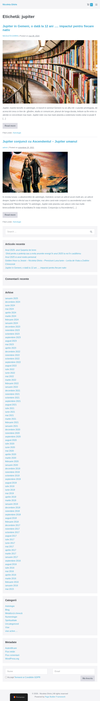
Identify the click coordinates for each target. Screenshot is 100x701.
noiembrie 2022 (12, 355)
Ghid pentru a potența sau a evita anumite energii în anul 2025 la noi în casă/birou (43, 253)
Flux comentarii (12, 655)
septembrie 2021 (13, 401)
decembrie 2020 (12, 429)
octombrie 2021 (12, 398)
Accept (23, 677)
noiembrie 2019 (12, 472)
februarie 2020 (12, 461)
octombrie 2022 (12, 359)
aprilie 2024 (10, 313)
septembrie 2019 (13, 479)
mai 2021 (9, 415)
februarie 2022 (12, 383)
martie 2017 (10, 553)
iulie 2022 (9, 369)
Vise (7, 627)
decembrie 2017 (12, 525)
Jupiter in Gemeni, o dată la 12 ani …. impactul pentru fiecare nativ (35, 268)
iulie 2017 (9, 539)
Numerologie (11, 617)
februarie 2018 (12, 522)
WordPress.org (12, 659)
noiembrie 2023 (12, 330)
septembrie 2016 (13, 561)
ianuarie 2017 (11, 557)
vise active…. (11, 631)
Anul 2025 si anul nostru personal (20, 257)
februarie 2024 (12, 320)
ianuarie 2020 (11, 465)
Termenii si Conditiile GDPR (27, 677)
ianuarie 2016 (11, 585)
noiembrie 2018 (12, 511)
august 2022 (11, 366)
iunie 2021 (10, 412)
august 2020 (11, 440)
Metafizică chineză (13, 613)
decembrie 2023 (12, 327)
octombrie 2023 (12, 334)
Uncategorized (12, 624)
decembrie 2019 (12, 468)
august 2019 (11, 483)
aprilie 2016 (10, 575)
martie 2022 (10, 380)
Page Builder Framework (55, 697)
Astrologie (17, 133)
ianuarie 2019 (11, 504)
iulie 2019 (9, 486)
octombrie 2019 (12, 476)
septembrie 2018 (13, 514)
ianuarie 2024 (11, 323)
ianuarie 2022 (11, 387)
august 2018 (11, 518)
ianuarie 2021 (11, 426)
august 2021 (11, 405)
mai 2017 (9, 546)
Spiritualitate (11, 620)
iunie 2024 (10, 305)
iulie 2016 (9, 568)
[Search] (91, 231)
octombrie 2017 (12, 532)
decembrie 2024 (12, 302)
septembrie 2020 (13, 437)
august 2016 (11, 564)
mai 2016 (9, 571)
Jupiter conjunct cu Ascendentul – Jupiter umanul (40, 141)
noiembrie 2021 (12, 394)
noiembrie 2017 (12, 529)
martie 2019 (10, 500)
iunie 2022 (10, 373)
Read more (11, 127)
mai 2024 (9, 309)
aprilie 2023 (10, 348)
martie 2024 (10, 316)
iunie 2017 (10, 543)
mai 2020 (9, 451)
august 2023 (11, 341)
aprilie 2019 (10, 497)
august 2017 (11, 536)
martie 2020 (10, 458)
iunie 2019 (10, 490)
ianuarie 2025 (11, 298)
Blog (7, 610)
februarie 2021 (12, 422)
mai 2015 (9, 589)
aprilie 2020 (10, 454)
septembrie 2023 (13, 337)
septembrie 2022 (13, 362)
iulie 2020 (9, 444)
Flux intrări (10, 652)
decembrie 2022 (12, 351)
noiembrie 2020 (12, 433)
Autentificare (11, 648)
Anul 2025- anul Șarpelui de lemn (20, 250)
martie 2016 (10, 578)
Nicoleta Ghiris (10, 4)
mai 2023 (9, 344)
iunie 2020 (10, 447)
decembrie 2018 (12, 507)
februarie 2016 (12, 582)
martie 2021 (10, 419)
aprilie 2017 (10, 550)
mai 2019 (9, 493)
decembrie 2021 (12, 390)
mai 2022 (9, 376)
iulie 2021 (9, 408)
